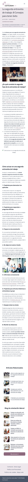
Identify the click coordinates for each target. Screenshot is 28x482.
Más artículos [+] (14, 454)
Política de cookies (10, 472)
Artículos (7, 24)
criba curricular (19, 128)
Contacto (10, 467)
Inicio (3, 24)
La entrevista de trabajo (7, 21)
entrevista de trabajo (7, 51)
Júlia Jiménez (12, 19)
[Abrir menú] (24, 4)
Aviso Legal (17, 467)
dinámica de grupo (15, 300)
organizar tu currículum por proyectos (15, 102)
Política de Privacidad (14, 469)
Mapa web (20, 472)
